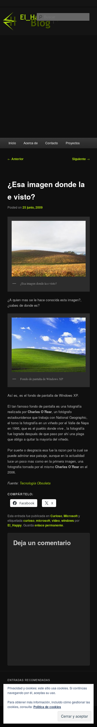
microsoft (43, 520)
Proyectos (73, 143)
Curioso (56, 515)
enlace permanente (49, 525)
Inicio (12, 143)
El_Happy (15, 525)
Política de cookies (47, 706)
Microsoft (71, 515)
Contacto (51, 143)
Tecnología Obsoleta (35, 483)
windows (67, 520)
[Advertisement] (48, 86)
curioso (28, 520)
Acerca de (31, 143)
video (56, 520)
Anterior (16, 158)
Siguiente (81, 158)
